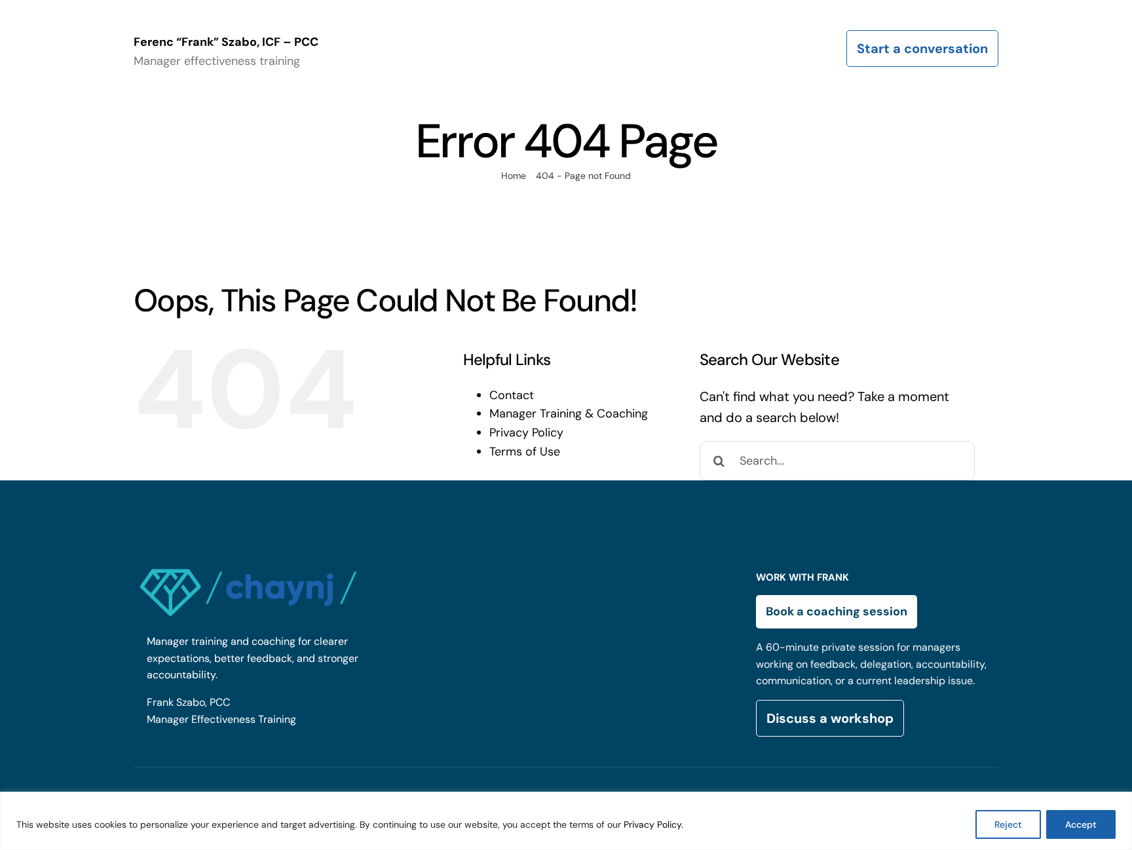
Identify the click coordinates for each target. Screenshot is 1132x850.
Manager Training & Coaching (568, 413)
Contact (511, 395)
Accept (1081, 824)
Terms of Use (524, 451)
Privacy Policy (526, 432)
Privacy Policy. (653, 824)
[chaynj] (248, 566)
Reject (1008, 824)
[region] (566, 821)
